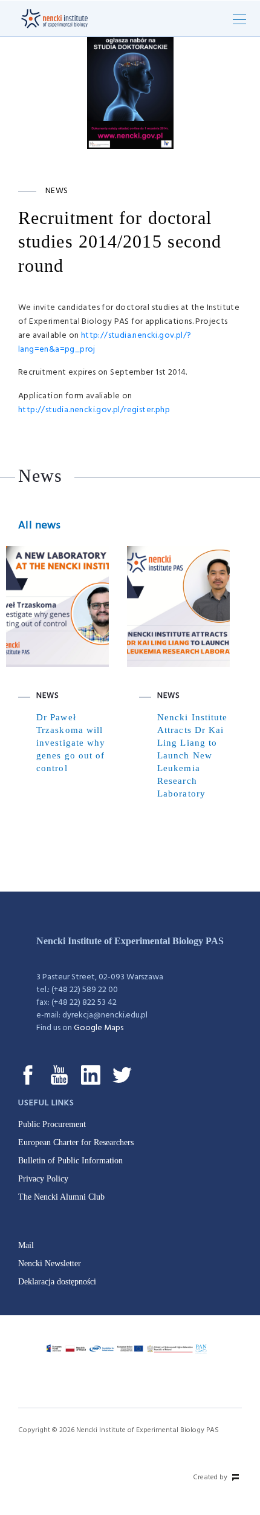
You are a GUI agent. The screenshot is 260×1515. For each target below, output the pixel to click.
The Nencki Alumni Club (61, 1196)
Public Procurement (52, 1124)
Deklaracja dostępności (57, 1281)
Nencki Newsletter (49, 1263)
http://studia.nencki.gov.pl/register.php (94, 410)
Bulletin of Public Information (70, 1160)
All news (39, 525)
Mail (26, 1245)
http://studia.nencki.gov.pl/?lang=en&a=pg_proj (104, 343)
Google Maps (98, 1028)
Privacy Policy (43, 1178)
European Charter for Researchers (76, 1142)
